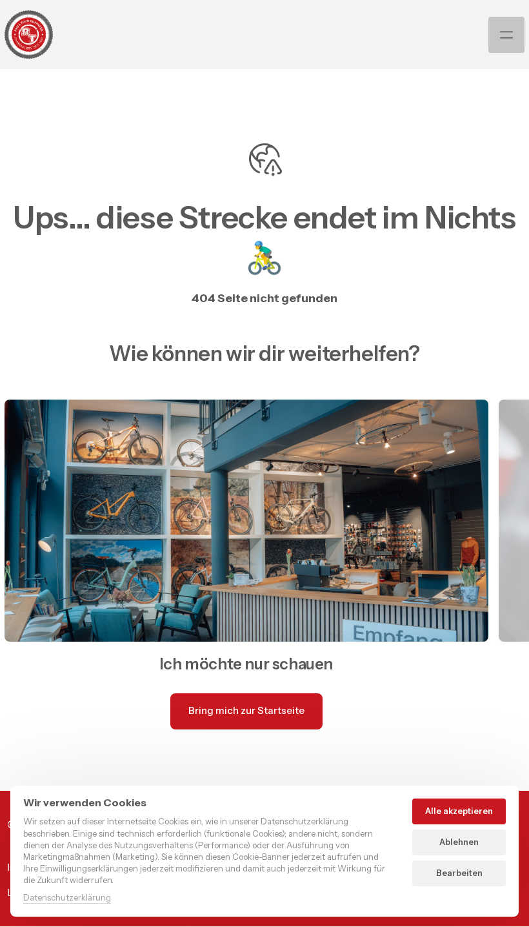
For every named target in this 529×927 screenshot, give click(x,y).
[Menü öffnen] (506, 35)
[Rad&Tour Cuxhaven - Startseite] (29, 34)
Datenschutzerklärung (67, 898)
